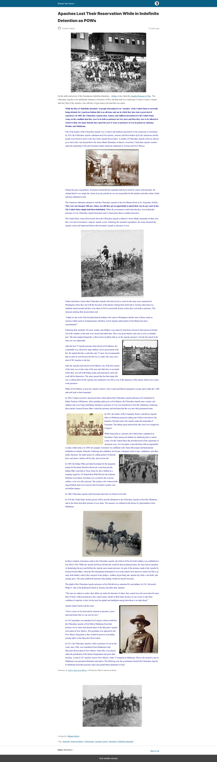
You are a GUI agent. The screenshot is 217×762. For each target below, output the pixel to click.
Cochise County (101, 741)
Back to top (155, 751)
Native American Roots (77, 670)
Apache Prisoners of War (141, 96)
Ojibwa (114, 96)
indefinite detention (125, 741)
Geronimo (113, 741)
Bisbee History (73, 736)
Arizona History (77, 741)
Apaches (66, 741)
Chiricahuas (89, 741)
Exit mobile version (108, 758)
